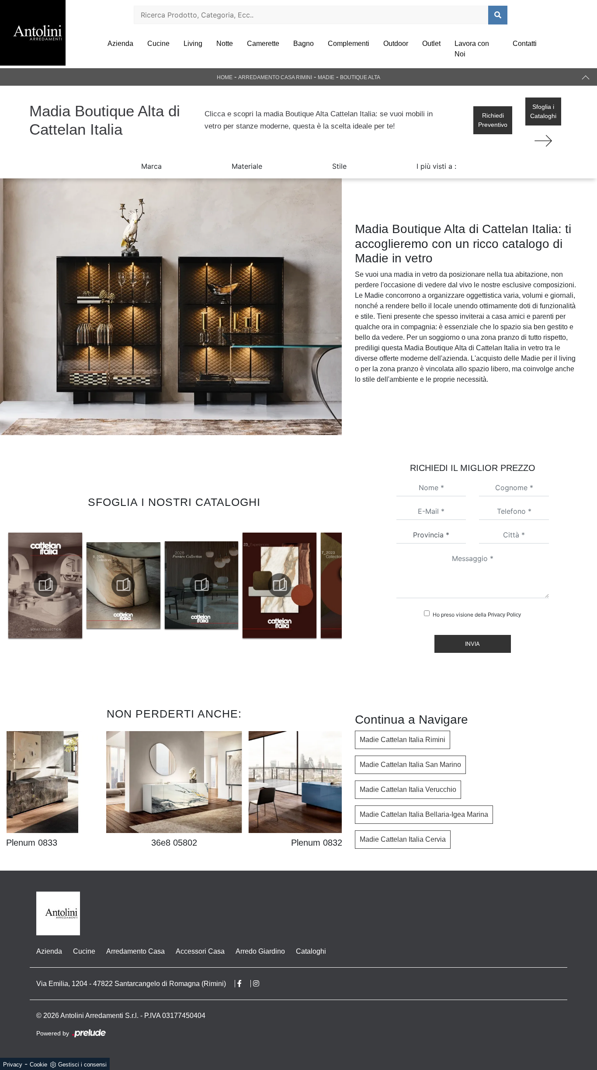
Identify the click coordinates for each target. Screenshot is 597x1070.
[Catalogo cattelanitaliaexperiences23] (201, 585)
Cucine (158, 43)
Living (193, 43)
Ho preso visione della (477, 614)
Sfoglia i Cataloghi (543, 111)
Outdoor (395, 43)
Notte (224, 43)
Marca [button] (151, 166)
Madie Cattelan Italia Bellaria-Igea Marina (424, 814)
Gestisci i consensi (82, 1064)
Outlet (431, 43)
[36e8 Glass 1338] (543, 141)
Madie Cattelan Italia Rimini (402, 739)
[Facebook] (244, 983)
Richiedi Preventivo (492, 120)
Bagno (303, 43)
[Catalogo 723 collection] (280, 585)
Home (225, 77)
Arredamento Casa (135, 951)
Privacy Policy (504, 615)
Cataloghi (311, 951)
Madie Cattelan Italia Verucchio (408, 789)
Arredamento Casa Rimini (275, 77)
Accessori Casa (200, 951)
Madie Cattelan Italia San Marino (410, 764)
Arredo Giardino (260, 951)
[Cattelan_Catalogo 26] (124, 585)
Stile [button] (339, 166)
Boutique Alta (360, 77)
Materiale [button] (247, 166)
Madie (326, 77)
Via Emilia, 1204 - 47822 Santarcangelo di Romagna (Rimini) (131, 983)
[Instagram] (260, 983)
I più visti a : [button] (436, 166)
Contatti (525, 43)
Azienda (120, 43)
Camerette (263, 43)
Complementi (348, 43)
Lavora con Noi (472, 49)
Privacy (12, 1064)
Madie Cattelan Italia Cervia (403, 839)
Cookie (38, 1064)
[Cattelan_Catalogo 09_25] (45, 585)
